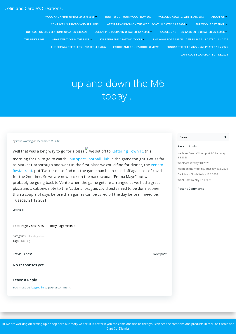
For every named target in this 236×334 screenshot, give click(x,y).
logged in (37, 287)
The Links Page (34, 39)
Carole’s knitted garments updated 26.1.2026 (192, 32)
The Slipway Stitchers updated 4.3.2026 (78, 47)
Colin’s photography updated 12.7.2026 (122, 32)
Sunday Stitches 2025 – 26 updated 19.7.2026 (197, 47)
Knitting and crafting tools (121, 39)
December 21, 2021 (49, 141)
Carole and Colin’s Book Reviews (136, 47)
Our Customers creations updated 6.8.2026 (56, 32)
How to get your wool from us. (128, 16)
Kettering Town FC (128, 151)
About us (218, 16)
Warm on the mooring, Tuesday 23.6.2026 (203, 168)
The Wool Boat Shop (210, 24)
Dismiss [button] (124, 328)
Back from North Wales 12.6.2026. (198, 174)
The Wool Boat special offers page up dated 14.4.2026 (190, 39)
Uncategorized (36, 236)
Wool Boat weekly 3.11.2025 (194, 180)
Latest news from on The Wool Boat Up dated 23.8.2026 (145, 24)
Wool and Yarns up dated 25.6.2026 (69, 16)
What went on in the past (70, 39)
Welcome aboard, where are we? (181, 16)
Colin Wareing (24, 141)
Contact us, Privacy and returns (74, 24)
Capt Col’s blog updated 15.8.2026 (204, 54)
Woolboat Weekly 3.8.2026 (193, 163)
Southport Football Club (88, 158)
